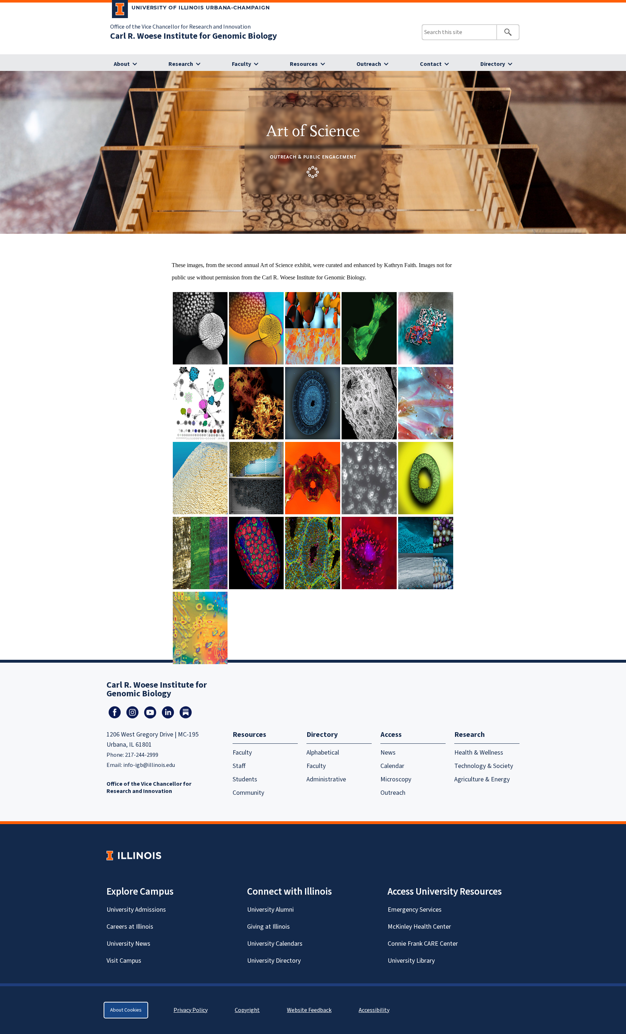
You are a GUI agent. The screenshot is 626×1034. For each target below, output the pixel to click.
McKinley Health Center (419, 926)
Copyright (247, 1010)
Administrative (326, 779)
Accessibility (374, 1010)
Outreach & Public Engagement (313, 157)
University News (128, 943)
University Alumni (270, 909)
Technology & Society (483, 766)
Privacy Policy (191, 1010)
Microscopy (395, 779)
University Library (411, 960)
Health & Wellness (478, 752)
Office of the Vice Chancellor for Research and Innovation (180, 27)
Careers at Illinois (130, 926)
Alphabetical (322, 752)
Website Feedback (310, 1010)
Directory (492, 64)
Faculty (241, 64)
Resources (304, 64)
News (388, 752)
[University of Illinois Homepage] (134, 855)
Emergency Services (415, 909)
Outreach (368, 64)
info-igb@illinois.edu (149, 765)
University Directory (274, 960)
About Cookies (126, 1010)
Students (245, 779)
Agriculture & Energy (482, 779)
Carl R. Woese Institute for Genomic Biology (193, 36)
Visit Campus (124, 960)
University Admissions (136, 909)
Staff (239, 766)
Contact (431, 64)
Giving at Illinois (268, 926)
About (122, 64)
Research (180, 64)
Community (248, 792)
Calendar (392, 766)
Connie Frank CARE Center (423, 943)
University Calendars (274, 943)
